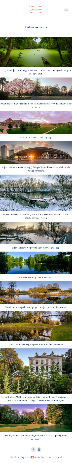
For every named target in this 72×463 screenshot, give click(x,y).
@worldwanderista (59, 103)
